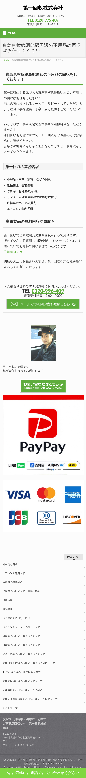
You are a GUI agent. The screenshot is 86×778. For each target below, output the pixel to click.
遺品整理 (8, 609)
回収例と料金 (10, 564)
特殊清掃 (8, 600)
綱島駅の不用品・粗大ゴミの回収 (21, 636)
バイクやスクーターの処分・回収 (21, 627)
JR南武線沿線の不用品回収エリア (22, 672)
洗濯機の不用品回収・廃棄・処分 (21, 591)
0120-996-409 (46, 20)
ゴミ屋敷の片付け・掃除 (16, 618)
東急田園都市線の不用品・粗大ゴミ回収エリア (29, 663)
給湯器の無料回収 (13, 582)
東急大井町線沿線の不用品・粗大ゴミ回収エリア (30, 699)
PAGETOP (73, 556)
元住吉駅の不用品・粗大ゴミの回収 (23, 690)
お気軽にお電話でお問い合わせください (45, 773)
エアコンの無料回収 (14, 573)
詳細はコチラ (13, 251)
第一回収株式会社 (43, 8)
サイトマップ (10, 708)
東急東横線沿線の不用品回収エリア (23, 681)
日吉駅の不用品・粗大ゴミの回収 (21, 645)
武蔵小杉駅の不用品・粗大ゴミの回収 (24, 654)
